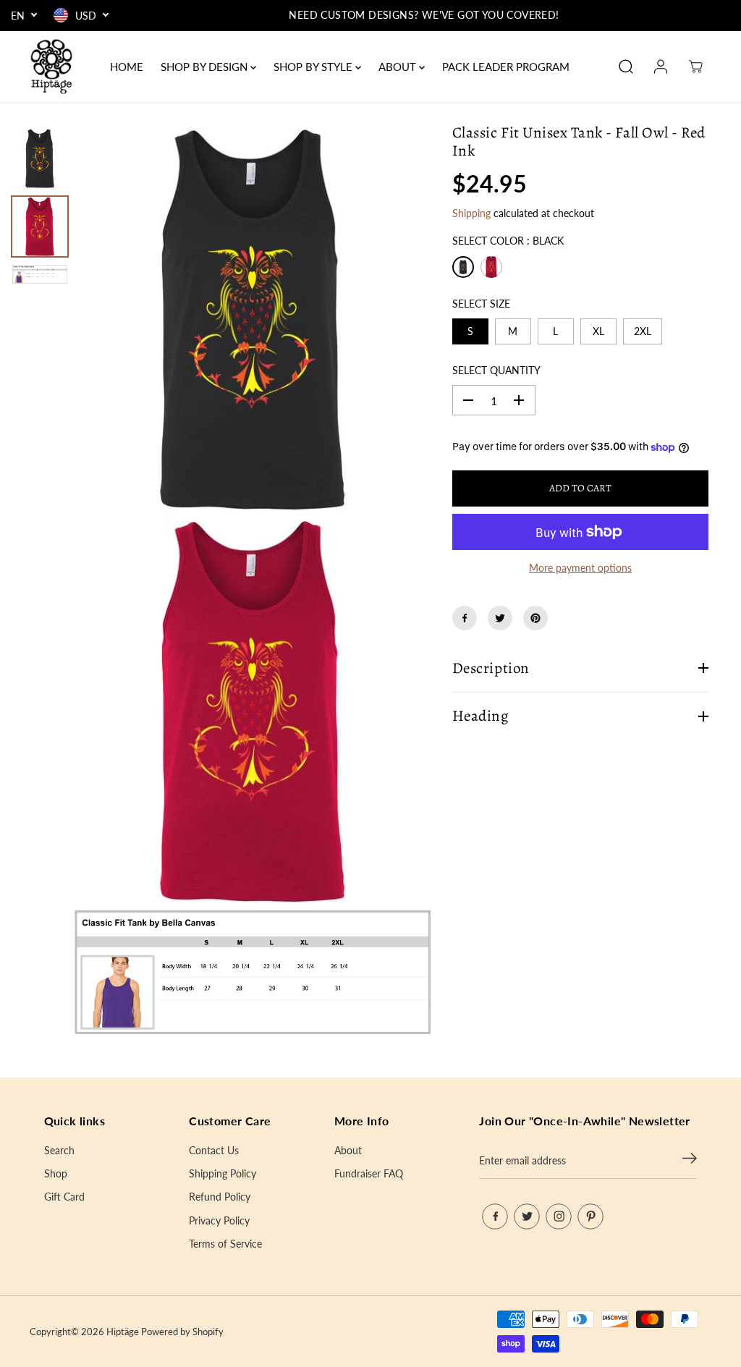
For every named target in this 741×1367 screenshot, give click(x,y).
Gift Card (64, 1196)
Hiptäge (122, 1331)
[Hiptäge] (51, 66)
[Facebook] (464, 618)
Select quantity (496, 370)
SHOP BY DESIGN (205, 66)
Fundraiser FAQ (368, 1173)
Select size (481, 303)
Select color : (508, 240)
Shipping (471, 213)
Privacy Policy (219, 1220)
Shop (55, 1173)
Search (59, 1150)
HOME (126, 66)
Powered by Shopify (182, 1331)
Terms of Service (225, 1243)
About (348, 1150)
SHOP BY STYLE (314, 66)
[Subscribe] (689, 1161)
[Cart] (695, 66)
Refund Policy (219, 1196)
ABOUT (398, 66)
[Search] (626, 66)
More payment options (580, 568)
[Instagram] (559, 1216)
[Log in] (661, 66)
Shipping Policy (222, 1173)
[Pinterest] (535, 618)
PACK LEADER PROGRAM (505, 66)
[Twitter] (500, 618)
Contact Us (214, 1150)
